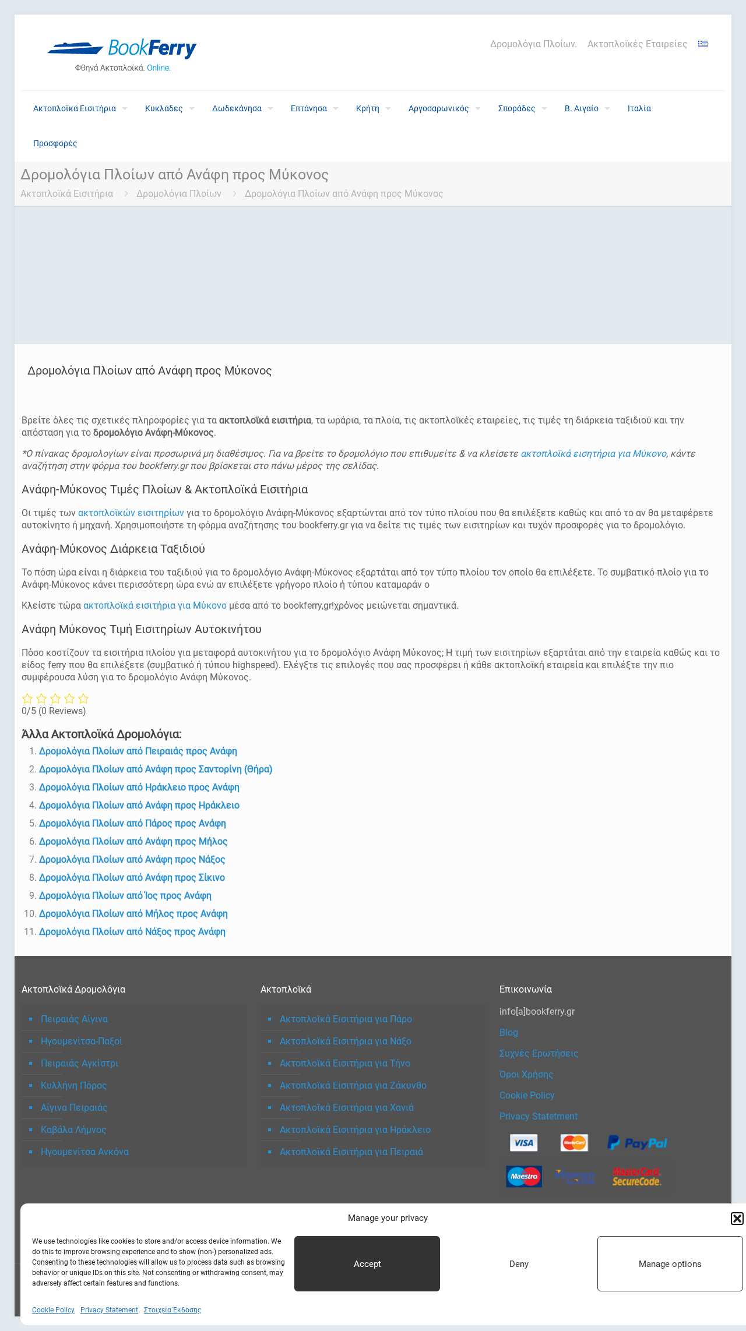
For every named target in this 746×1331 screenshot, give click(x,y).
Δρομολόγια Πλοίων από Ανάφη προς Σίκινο (132, 877)
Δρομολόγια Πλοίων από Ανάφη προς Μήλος (133, 841)
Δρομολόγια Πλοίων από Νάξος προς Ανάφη (132, 931)
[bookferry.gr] (126, 52)
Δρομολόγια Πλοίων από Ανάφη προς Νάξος (132, 859)
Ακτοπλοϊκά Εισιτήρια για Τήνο (345, 1063)
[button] (737, 1218)
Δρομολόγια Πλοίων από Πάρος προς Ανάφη (132, 823)
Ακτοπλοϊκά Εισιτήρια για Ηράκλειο (355, 1129)
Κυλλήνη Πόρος (74, 1085)
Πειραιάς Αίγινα (74, 1019)
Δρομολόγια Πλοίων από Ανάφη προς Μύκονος (344, 193)
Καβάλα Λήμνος (74, 1129)
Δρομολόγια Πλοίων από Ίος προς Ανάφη (125, 895)
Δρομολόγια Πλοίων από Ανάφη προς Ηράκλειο (139, 805)
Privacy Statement (109, 1310)
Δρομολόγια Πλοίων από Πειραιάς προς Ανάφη (138, 751)
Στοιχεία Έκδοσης (172, 1310)
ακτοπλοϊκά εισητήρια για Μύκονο (593, 453)
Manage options (670, 1264)
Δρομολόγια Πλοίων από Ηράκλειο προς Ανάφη (139, 787)
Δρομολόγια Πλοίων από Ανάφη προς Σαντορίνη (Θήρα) (156, 769)
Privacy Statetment (538, 1116)
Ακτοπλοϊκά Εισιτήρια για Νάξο (345, 1041)
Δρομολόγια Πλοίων (178, 193)
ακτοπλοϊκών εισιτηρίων (131, 512)
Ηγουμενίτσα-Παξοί (81, 1041)
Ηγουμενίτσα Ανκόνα (85, 1151)
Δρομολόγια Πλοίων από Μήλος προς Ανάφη (133, 913)
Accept (367, 1264)
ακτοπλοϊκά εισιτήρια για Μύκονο (155, 605)
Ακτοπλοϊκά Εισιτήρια (66, 193)
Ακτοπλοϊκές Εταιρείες (637, 44)
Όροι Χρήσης (526, 1074)
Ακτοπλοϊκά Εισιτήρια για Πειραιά (351, 1151)
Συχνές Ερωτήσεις (539, 1053)
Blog (508, 1032)
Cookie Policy (53, 1310)
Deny (519, 1264)
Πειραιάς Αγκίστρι (79, 1063)
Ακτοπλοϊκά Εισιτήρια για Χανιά (347, 1107)
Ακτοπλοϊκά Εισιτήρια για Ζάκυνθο (353, 1085)
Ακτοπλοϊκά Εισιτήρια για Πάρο (346, 1019)
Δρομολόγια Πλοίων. (533, 44)
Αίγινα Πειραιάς (74, 1107)
